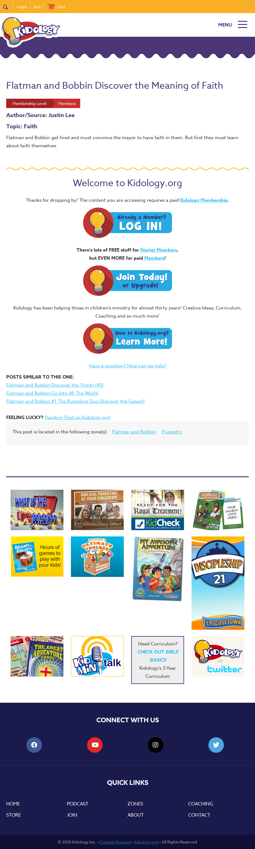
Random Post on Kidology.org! (78, 417)
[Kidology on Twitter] (218, 656)
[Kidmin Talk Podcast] (97, 656)
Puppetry (172, 431)
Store (13, 815)
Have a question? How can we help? (127, 365)
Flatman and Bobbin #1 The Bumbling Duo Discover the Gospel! (75, 401)
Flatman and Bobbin (134, 431)
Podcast (77, 803)
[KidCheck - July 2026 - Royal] (157, 510)
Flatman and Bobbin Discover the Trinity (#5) (55, 385)
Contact (199, 815)
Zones (135, 803)
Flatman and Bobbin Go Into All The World (52, 393)
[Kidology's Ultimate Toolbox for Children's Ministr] (97, 556)
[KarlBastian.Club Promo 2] (37, 510)
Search (8, 7)
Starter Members (158, 250)
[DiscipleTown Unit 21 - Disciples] (218, 583)
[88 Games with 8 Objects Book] (37, 556)
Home (13, 803)
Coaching (200, 803)
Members (154, 258)
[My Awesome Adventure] (157, 569)
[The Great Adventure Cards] (37, 656)
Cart (61, 6)
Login (22, 6)
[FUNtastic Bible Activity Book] (218, 510)
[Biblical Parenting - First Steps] (97, 510)
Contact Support (115, 842)
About (136, 815)
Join (37, 6)
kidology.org (146, 842)
